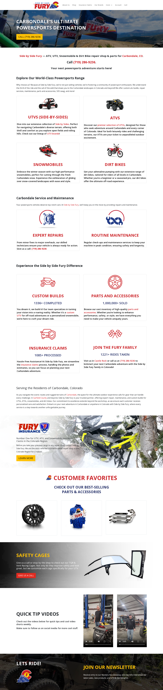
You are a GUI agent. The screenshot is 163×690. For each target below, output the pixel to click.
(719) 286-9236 (84, 62)
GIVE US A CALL (26, 575)
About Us (66, 5)
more (108, 5)
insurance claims (29, 364)
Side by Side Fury (31, 56)
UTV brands (53, 133)
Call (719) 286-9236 (29, 36)
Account (118, 5)
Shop (74, 5)
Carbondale (71, 394)
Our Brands (99, 5)
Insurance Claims (85, 5)
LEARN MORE (25, 458)
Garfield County (40, 398)
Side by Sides (62, 124)
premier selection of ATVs (111, 125)
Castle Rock (101, 360)
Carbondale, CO (132, 56)
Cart (125, 5)
